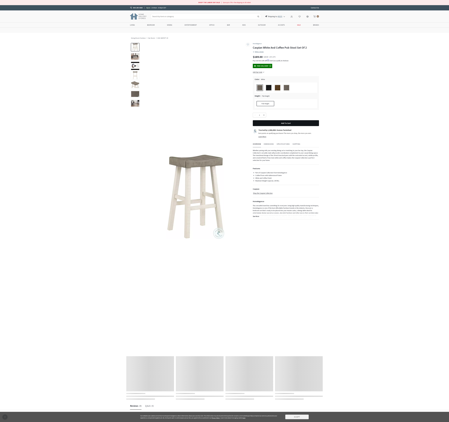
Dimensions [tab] (269, 144)
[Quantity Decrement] (255, 115)
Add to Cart (286, 123)
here (244, 418)
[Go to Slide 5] (135, 84)
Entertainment (191, 25)
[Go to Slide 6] (135, 94)
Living (132, 25)
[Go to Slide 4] (135, 75)
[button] (195, 196)
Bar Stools (151, 38)
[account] (291, 16)
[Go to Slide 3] (135, 66)
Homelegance (257, 44)
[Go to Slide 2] (135, 56)
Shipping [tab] (296, 144)
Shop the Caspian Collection (263, 193)
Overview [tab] (257, 144)
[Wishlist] (299, 16)
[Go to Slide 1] (135, 47)
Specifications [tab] (283, 144)
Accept (297, 417)
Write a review (259, 52)
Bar (228, 25)
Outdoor (262, 25)
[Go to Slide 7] (135, 103)
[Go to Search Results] (258, 16)
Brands (316, 25)
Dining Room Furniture (138, 38)
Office (212, 25)
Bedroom (151, 25)
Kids (244, 25)
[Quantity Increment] (264, 115)
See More (256, 216)
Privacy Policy (216, 418)
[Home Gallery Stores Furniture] (138, 16)
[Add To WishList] (248, 44)
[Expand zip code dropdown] (284, 16)
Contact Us (315, 8)
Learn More (262, 137)
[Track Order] (307, 16)
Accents (281, 25)
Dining (169, 25)
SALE (299, 25)
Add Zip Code (257, 72)
